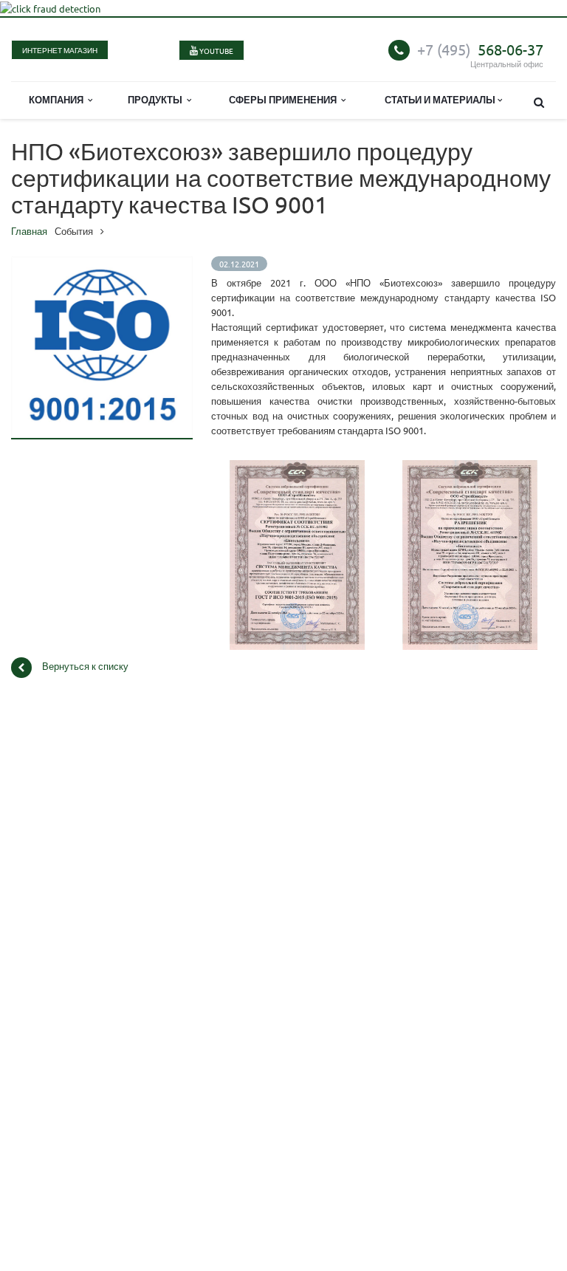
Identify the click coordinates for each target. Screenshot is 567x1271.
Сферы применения (285, 99)
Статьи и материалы (441, 99)
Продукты (157, 99)
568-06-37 (480, 49)
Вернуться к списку (85, 666)
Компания (58, 99)
